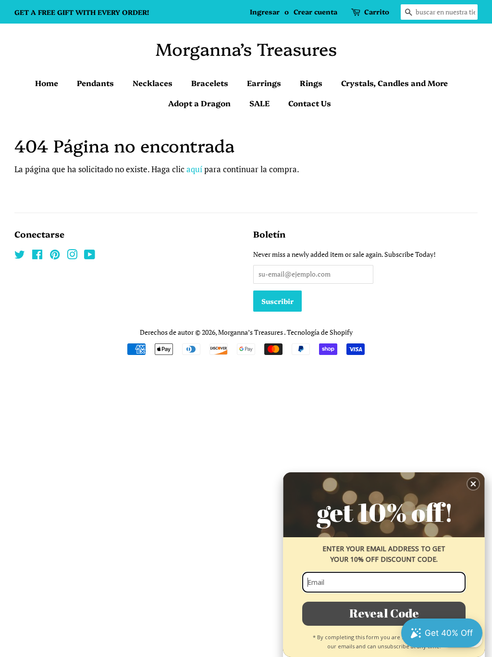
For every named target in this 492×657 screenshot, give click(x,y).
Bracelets (209, 82)
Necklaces (152, 82)
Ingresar (265, 11)
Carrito (376, 11)
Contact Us (309, 103)
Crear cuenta (315, 11)
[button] (473, 484)
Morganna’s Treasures (246, 48)
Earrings (264, 82)
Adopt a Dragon (199, 103)
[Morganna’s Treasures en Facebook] (37, 256)
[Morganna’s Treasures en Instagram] (72, 256)
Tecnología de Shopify (320, 332)
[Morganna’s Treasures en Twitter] (19, 256)
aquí (194, 169)
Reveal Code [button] (384, 613)
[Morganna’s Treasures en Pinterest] (54, 256)
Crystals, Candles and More (394, 82)
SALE (259, 103)
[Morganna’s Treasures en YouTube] (89, 256)
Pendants (95, 82)
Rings (311, 82)
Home (46, 82)
